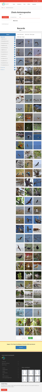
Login (39, 1)
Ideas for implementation (7, 377)
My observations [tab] (13, 17)
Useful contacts (6, 376)
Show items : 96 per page (29, 34)
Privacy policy (4, 364)
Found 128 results (20, 34)
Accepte (4, 389)
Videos (4, 371)
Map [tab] (20, 17)
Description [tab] (5, 17)
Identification (5, 372)
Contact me (4, 361)
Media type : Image (20, 36)
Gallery (28, 4)
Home (14, 4)
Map (3, 374)
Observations (5, 369)
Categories (19, 4)
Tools (24, 4)
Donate (21, 347)
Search (35, 1)
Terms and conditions (5, 363)
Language (34, 4)
